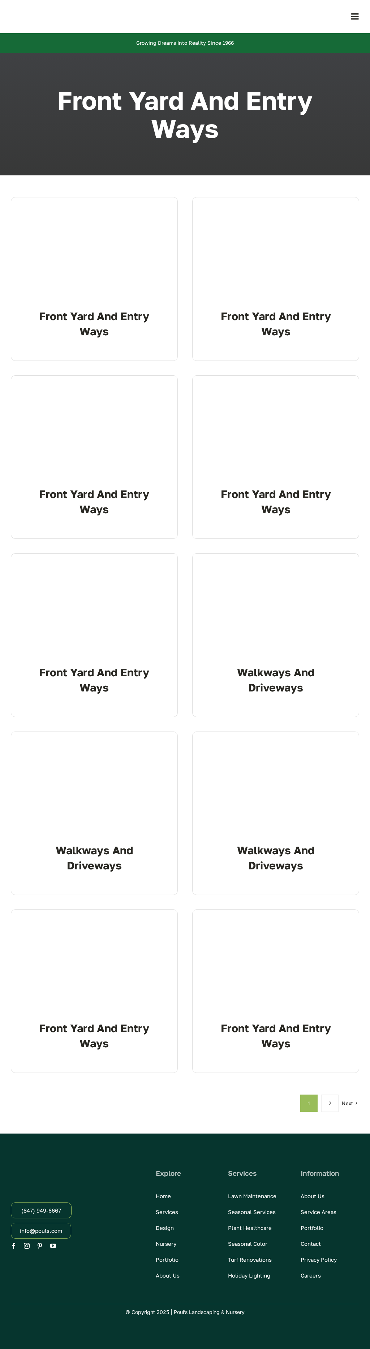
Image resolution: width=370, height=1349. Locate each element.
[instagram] (27, 1246)
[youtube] (53, 1246)
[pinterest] (40, 1246)
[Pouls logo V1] (50, 11)
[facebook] (14, 1246)
